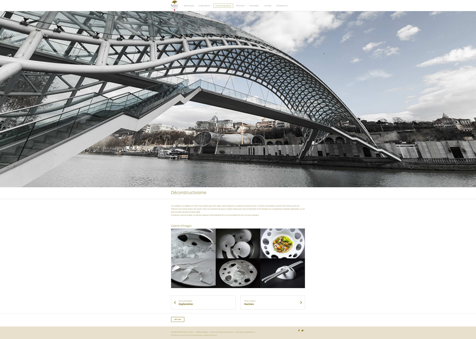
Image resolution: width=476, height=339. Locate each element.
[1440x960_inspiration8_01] (238, 273)
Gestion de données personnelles (222, 332)
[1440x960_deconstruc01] (238, 243)
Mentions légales (202, 332)
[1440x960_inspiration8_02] (193, 243)
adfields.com (250, 332)
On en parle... (254, 5)
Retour (177, 319)
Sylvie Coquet (189, 5)
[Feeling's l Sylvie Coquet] (174, 5)
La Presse (267, 5)
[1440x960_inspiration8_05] (282, 243)
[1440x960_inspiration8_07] (282, 273)
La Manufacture (204, 5)
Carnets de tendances (223, 6)
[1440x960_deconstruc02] (193, 273)
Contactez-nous (282, 5)
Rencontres (240, 5)
